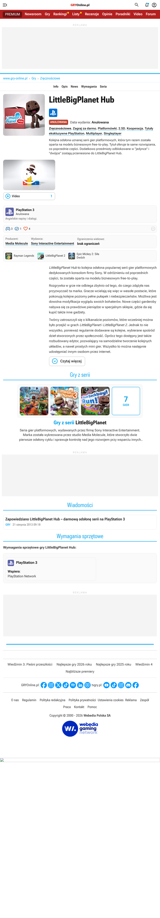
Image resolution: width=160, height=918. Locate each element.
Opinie (107, 14)
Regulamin (29, 700)
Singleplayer (112, 133)
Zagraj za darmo (84, 128)
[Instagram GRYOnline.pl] (51, 685)
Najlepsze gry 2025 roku (113, 664)
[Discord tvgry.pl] (128, 685)
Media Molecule (16, 243)
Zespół (144, 700)
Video (138, 14)
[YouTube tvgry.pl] (106, 685)
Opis (64, 86)
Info (56, 86)
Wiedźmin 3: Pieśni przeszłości (30, 664)
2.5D (122, 128)
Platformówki (107, 128)
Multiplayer (94, 133)
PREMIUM (12, 14)
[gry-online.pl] (80, 5)
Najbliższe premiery (80, 671)
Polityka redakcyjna (52, 700)
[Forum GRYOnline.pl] (87, 685)
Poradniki (123, 14)
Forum (151, 14)
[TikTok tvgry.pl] (114, 685)
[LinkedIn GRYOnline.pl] (80, 685)
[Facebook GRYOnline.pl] (44, 685)
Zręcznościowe (50, 78)
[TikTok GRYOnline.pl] (65, 685)
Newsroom (33, 14)
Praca (67, 707)
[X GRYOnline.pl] (58, 685)
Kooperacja (135, 128)
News (74, 86)
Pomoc (92, 707)
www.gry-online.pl (15, 78)
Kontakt (79, 707)
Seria (103, 86)
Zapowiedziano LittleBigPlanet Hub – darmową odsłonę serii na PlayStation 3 (80, 522)
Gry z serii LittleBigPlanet (80, 413)
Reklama (131, 700)
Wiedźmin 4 (143, 664)
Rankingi (60, 14)
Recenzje (92, 14)
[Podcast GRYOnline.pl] (73, 685)
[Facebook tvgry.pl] (135, 685)
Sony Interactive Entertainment (52, 243)
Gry (47, 14)
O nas (15, 700)
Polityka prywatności (82, 700)
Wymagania (89, 86)
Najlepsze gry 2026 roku (74, 664)
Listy (76, 14)
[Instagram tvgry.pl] (121, 685)
